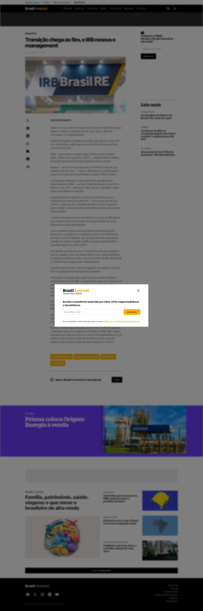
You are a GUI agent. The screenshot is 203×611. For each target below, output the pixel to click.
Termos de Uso (133, 321)
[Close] (138, 290)
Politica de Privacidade (113, 321)
